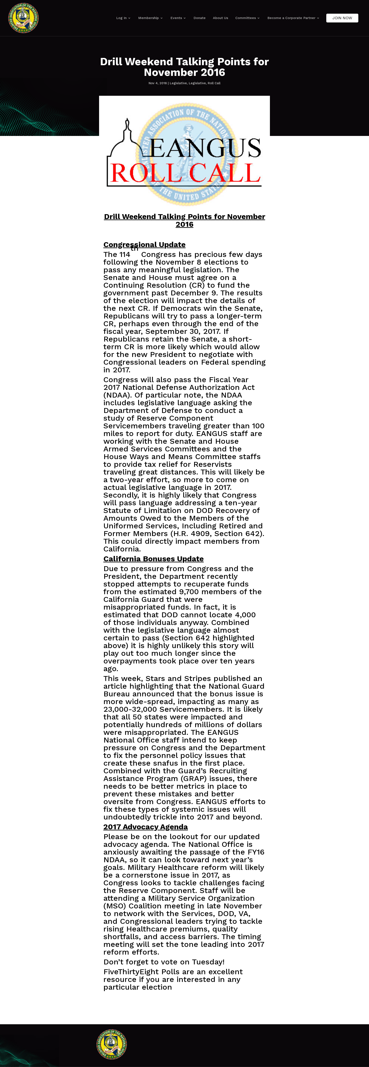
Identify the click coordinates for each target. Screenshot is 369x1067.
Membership (148, 18)
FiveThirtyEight (131, 971)
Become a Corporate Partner (291, 18)
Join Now (342, 18)
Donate (199, 18)
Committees (245, 18)
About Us (220, 18)
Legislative (178, 83)
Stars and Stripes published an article (182, 682)
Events (176, 18)
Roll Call (214, 83)
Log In (121, 18)
